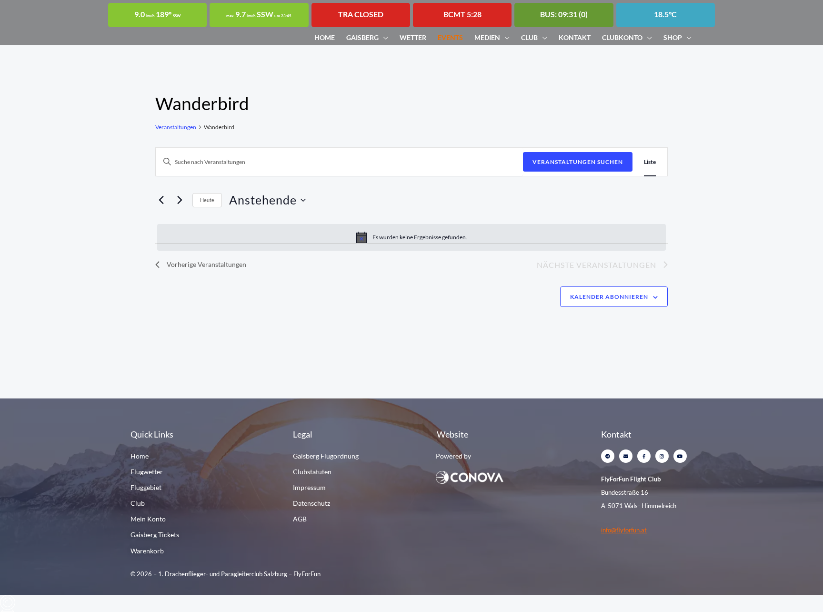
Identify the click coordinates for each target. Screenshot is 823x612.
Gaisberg (362, 37)
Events (450, 37)
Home (324, 37)
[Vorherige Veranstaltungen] (161, 200)
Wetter (413, 37)
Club (529, 37)
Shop (672, 37)
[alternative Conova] (501, 476)
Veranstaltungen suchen (577, 161)
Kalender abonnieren (609, 296)
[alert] (411, 237)
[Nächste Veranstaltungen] (179, 200)
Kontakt (575, 37)
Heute (207, 200)
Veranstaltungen (175, 127)
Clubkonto (622, 37)
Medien (487, 37)
